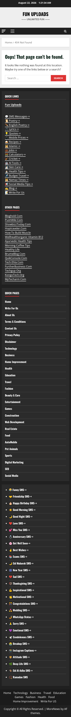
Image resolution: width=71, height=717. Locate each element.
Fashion (9, 388)
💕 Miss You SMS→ (19, 530)
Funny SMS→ (19, 490)
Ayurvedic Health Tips (18, 241)
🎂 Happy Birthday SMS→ (23, 503)
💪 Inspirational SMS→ (21, 590)
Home (8, 302)
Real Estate (11, 429)
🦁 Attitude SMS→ (19, 657)
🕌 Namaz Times (16, 180)
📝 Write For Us (14, 192)
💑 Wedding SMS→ (19, 610)
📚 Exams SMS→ (18, 557)
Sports (8, 455)
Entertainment (12, 402)
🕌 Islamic (12, 146)
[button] (4, 31)
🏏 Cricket (12, 158)
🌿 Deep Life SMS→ (20, 664)
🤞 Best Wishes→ (19, 550)
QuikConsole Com (16, 258)
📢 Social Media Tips (19, 184)
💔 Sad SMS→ (16, 577)
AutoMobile (11, 442)
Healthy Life (12, 249)
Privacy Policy (12, 335)
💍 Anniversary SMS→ (21, 537)
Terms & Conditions (15, 322)
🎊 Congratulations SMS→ (23, 604)
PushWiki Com (14, 220)
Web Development (14, 422)
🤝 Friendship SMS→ (20, 496)
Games (8, 409)
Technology (11, 348)
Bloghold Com (13, 216)
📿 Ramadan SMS (18, 677)
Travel (8, 382)
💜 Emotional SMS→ (20, 630)
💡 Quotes (13, 133)
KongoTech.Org (14, 275)
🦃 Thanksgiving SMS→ (22, 583)
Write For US (48, 701)
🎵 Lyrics (12, 129)
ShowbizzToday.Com (18, 224)
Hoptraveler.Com (15, 228)
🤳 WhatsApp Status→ (21, 617)
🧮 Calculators (15, 154)
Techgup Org (13, 270)
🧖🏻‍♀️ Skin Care (14, 167)
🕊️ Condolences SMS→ (21, 637)
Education (10, 375)
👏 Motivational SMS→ (21, 597)
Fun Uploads (35, 14)
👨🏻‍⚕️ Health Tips (15, 171)
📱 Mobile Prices (16, 137)
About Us (10, 315)
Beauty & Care (12, 395)
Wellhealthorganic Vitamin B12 (24, 237)
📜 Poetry (12, 121)
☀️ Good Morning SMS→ (22, 510)
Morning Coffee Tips (17, 245)
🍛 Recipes (13, 142)
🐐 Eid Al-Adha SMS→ (21, 670)
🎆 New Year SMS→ (19, 570)
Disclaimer (10, 342)
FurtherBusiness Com (18, 266)
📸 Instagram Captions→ (22, 650)
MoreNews (53, 709)
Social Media (11, 476)
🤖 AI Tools (13, 163)
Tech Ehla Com (14, 262)
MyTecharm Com (15, 279)
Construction (12, 415)
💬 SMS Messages (17, 116)
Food (7, 435)
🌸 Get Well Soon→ (19, 543)
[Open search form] (65, 31)
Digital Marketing (14, 462)
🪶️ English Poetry (17, 125)
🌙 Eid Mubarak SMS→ (21, 563)
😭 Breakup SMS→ (19, 644)
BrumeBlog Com (15, 254)
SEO (7, 469)
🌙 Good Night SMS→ (21, 516)
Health (8, 368)
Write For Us (11, 308)
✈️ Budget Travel (17, 175)
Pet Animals (11, 449)
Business (10, 355)
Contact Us (11, 328)
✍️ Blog (11, 188)
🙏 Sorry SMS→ (17, 623)
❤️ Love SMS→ (17, 523)
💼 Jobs (11, 150)
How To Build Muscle (18, 232)
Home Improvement (15, 362)
